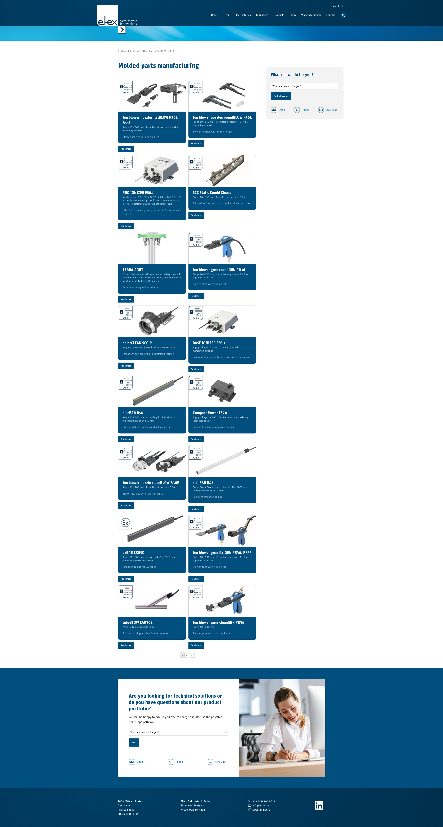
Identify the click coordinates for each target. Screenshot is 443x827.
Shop (293, 15)
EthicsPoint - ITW (128, 813)
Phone (305, 109)
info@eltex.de (260, 805)
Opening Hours (261, 809)
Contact (330, 15)
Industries (262, 15)
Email (281, 109)
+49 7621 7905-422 (263, 801)
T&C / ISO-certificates (130, 801)
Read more (126, 149)
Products (279, 15)
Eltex (226, 15)
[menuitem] (214, 15)
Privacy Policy (126, 809)
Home (214, 15)
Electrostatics (243, 15)
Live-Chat (331, 109)
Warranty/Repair (311, 15)
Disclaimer (124, 805)
